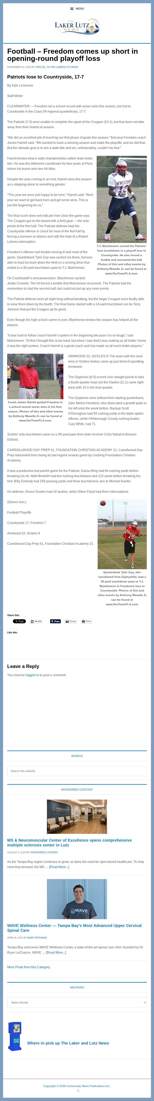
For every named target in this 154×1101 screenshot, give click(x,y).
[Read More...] (59, 867)
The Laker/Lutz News (77, 27)
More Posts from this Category (28, 967)
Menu (80, 8)
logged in (32, 675)
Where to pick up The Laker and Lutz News (68, 1043)
